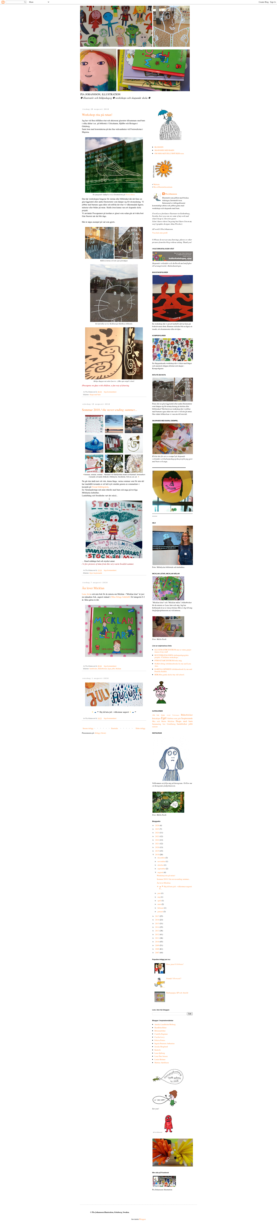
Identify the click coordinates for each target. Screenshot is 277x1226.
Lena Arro (86, 594)
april (160, 900)
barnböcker (93, 669)
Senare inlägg (88, 728)
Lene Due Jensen (161, 1056)
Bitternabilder (160, 1030)
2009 (157, 945)
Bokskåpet (156, 718)
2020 (157, 847)
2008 (157, 949)
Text (163, 724)
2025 (157, 829)
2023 (157, 836)
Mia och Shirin (159, 721)
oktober (161, 865)
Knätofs (158, 1050)
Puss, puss (175, 964)
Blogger (142, 1219)
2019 (157, 851)
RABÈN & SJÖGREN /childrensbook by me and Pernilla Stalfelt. (173, 670)
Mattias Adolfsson (162, 1062)
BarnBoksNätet (160, 1027)
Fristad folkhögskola (100, 486)
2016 (157, 919)
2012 (157, 934)
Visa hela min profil (159, 232)
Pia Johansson (171, 194)
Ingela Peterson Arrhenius (165, 1043)
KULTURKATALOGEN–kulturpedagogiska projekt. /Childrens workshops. (172, 656)
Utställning (171, 724)
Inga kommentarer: (110, 392)
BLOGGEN (159, 147)
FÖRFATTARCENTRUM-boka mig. (168, 660)
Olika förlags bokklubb (120, 597)
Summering (156, 724)
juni (159, 893)
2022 (157, 840)
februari (161, 908)
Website (156, 184)
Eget (91, 573)
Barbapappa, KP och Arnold (177, 992)
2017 (157, 916)
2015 (157, 923)
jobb (113, 669)
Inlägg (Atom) (100, 733)
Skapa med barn (95, 394)
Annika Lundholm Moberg (165, 1024)
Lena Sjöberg (160, 1053)
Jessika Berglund (161, 1046)
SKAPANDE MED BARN (164, 150)
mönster (155, 727)
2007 (157, 952)
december (161, 857)
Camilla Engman (161, 1034)
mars (160, 904)
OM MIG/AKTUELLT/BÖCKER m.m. (169, 153)
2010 (157, 941)
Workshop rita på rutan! (97, 114)
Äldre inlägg (140, 728)
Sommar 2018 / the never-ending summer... (173, 879)
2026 (157, 825)
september (162, 868)
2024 (157, 832)
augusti (161, 872)
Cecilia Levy (160, 1037)
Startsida (114, 728)
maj (159, 897)
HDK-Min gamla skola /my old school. (170, 674)
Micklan (118, 669)
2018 (157, 854)
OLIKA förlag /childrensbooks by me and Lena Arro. (173, 664)
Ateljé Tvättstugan (173, 715)
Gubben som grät (174, 718)
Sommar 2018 (109, 410)
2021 (157, 843)
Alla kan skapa (158, 715)
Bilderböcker (102, 669)
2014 (157, 927)
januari (160, 911)
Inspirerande (97, 573)
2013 (157, 930)
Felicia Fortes (160, 1040)
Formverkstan (130, 194)
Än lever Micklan (93, 588)
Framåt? (173, 978)
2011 (157, 938)
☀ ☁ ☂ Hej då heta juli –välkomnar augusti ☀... (174, 887)
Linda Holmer (160, 1059)
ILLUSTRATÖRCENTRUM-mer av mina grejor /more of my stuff (173, 650)
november (162, 861)
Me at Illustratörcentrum (162, 187)
